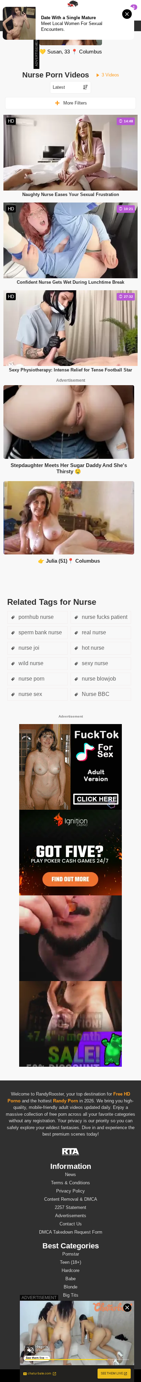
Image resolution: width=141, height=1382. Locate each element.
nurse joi (28, 648)
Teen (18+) (70, 1262)
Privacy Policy (70, 1191)
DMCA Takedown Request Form (70, 1232)
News (70, 1174)
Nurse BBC (95, 694)
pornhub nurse (35, 617)
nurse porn (30, 679)
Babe (70, 1278)
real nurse (93, 632)
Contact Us (71, 1223)
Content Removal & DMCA (70, 1199)
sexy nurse (94, 663)
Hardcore (70, 1270)
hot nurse (92, 648)
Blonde (70, 1286)
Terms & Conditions (70, 1182)
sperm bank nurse (39, 632)
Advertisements (70, 1215)
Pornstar (70, 1254)
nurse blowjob (98, 679)
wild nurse (30, 663)
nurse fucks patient (103, 617)
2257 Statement (70, 1207)
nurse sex (29, 694)
